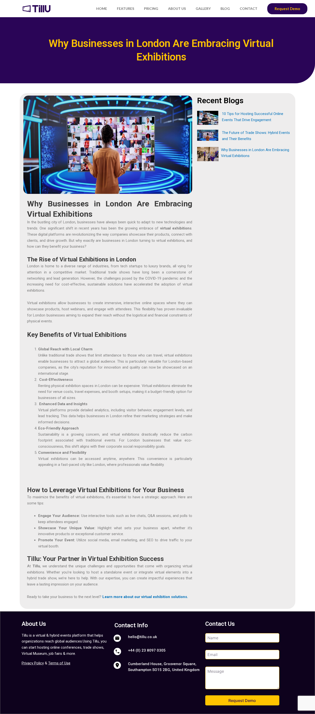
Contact (248, 8)
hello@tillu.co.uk (142, 637)
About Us (177, 8)
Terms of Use (59, 663)
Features (125, 8)
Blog (225, 8)
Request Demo (287, 8)
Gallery (203, 8)
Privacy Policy (33, 663)
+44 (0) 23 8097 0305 (147, 650)
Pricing (151, 8)
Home (101, 8)
